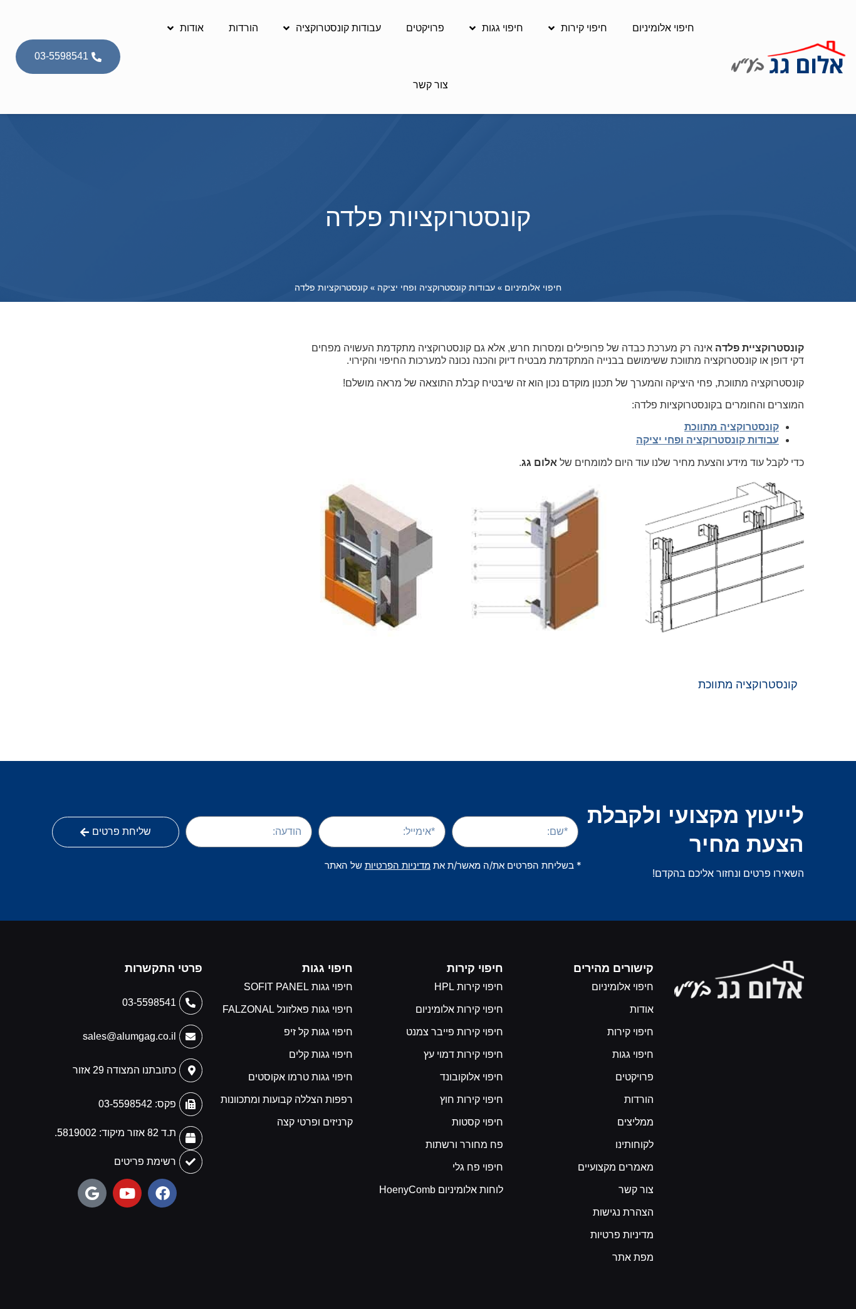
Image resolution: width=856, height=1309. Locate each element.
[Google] (92, 1193)
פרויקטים (425, 28)
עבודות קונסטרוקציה (338, 28)
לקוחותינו (634, 1144)
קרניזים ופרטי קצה (315, 1122)
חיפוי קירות (584, 28)
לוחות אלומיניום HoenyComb (441, 1189)
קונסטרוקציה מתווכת (731, 427)
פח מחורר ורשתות (464, 1144)
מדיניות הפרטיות (398, 865)
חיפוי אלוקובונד (471, 1077)
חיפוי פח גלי (477, 1167)
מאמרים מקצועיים (616, 1167)
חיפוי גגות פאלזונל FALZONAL (287, 1009)
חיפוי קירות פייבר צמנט (454, 1032)
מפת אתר (633, 1257)
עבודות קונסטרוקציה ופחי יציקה (436, 287)
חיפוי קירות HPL (468, 986)
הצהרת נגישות (623, 1212)
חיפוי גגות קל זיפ (318, 1032)
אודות (192, 28)
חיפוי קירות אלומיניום (459, 1009)
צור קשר (430, 85)
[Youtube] (127, 1193)
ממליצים (635, 1122)
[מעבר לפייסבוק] (162, 1193)
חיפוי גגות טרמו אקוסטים (300, 1077)
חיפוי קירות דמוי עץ (463, 1054)
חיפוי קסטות (477, 1122)
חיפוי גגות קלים (321, 1054)
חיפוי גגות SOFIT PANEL (298, 986)
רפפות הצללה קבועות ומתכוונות (287, 1099)
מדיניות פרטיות (622, 1234)
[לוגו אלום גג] (739, 979)
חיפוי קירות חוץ (471, 1099)
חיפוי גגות (502, 28)
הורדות (243, 28)
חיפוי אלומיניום (663, 28)
